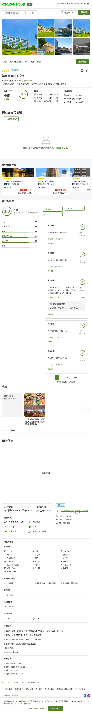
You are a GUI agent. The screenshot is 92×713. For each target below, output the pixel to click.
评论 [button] (26, 62)
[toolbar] (43, 12)
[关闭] (88, 701)
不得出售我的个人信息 (37, 708)
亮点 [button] (32, 62)
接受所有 (55, 708)
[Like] (82, 70)
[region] (46, 705)
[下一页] (87, 408)
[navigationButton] (51, 377)
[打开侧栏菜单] (88, 4)
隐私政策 (27, 704)
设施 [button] (39, 62)
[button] (13, 4)
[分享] (87, 70)
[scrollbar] (46, 181)
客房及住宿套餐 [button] (16, 62)
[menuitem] (63, 3)
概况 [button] (5, 62)
